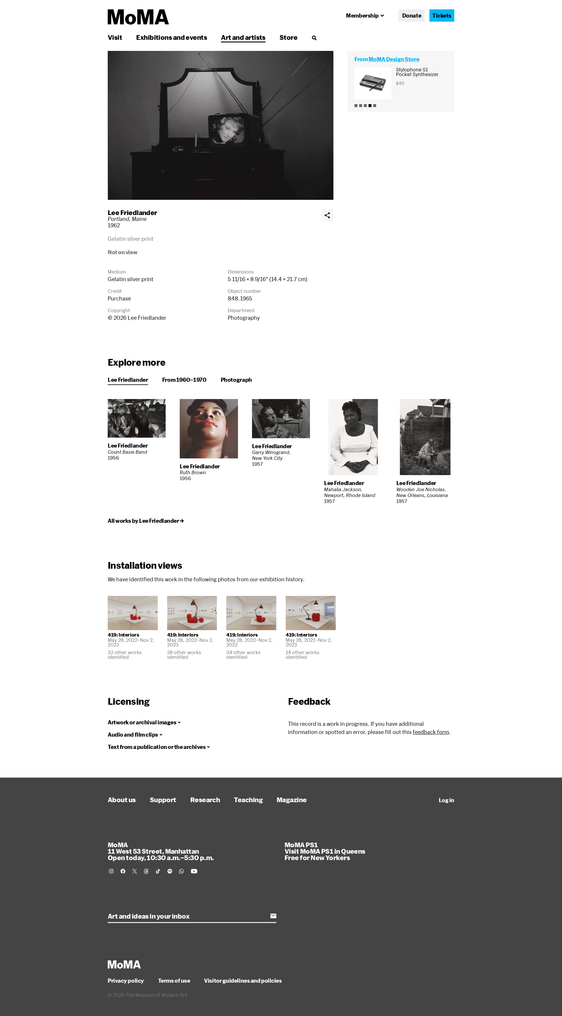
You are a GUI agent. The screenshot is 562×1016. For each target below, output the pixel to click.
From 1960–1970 (184, 380)
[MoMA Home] (138, 17)
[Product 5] (374, 105)
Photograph (236, 380)
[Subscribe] (273, 916)
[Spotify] (169, 871)
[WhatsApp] (181, 871)
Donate (411, 15)
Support (163, 799)
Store (288, 37)
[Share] (327, 215)
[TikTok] (158, 871)
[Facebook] (122, 871)
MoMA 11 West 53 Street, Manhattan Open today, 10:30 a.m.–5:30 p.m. (161, 851)
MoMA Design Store (394, 59)
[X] (134, 871)
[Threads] (146, 871)
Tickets (441, 15)
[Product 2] (360, 105)
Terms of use (174, 980)
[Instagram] (111, 871)
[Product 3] (365, 105)
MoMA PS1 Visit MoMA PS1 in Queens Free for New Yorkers (325, 851)
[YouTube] (194, 871)
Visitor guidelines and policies (243, 980)
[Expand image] (220, 125)
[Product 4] (370, 105)
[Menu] (314, 38)
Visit (115, 37)
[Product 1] (355, 105)
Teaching (248, 799)
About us (122, 799)
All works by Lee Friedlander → (146, 520)
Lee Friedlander (132, 212)
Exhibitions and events (171, 37)
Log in (446, 800)
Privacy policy (126, 980)
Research (205, 799)
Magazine (292, 799)
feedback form (431, 732)
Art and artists (243, 37)
